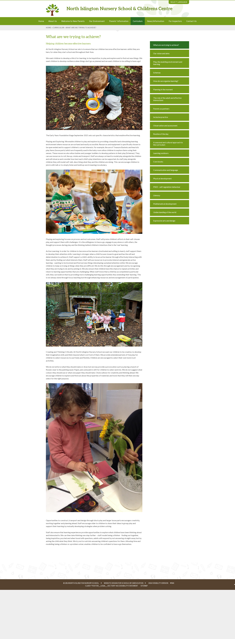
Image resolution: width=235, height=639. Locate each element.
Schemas (157, 72)
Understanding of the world (164, 212)
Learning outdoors (161, 153)
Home (48, 27)
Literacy (156, 195)
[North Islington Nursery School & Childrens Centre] (52, 8)
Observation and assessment (165, 125)
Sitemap (144, 586)
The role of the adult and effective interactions (167, 99)
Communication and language (165, 170)
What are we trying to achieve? (81, 27)
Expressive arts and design (164, 220)
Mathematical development (164, 204)
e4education (137, 583)
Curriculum (58, 27)
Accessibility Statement (127, 586)
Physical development (162, 178)
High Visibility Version (158, 583)
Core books (158, 161)
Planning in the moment (163, 89)
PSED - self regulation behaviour (166, 187)
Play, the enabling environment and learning (167, 63)
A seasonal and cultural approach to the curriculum (168, 143)
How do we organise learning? (165, 81)
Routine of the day (160, 134)
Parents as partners (161, 108)
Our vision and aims (161, 53)
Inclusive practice (160, 117)
